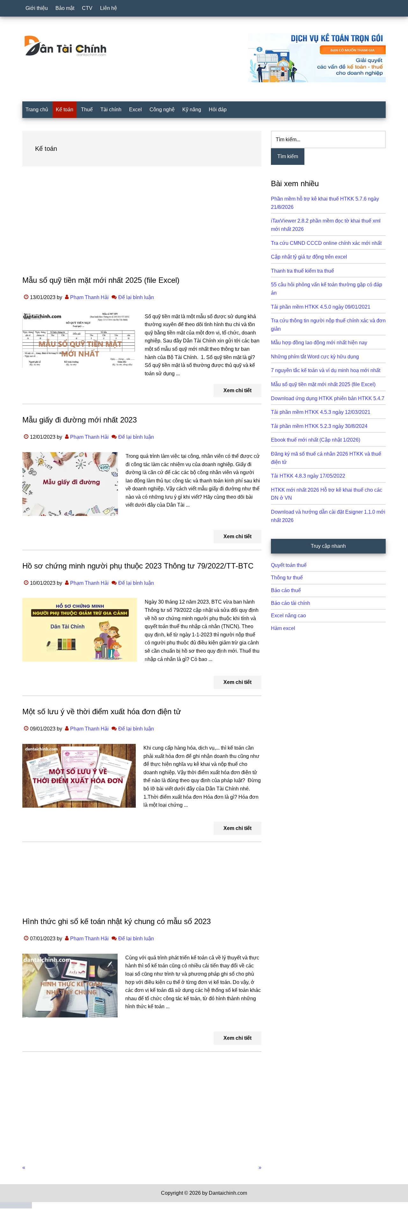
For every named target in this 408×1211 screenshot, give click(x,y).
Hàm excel (283, 628)
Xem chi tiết (237, 390)
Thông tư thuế (287, 577)
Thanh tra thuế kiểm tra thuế (302, 271)
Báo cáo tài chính (290, 603)
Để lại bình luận (136, 297)
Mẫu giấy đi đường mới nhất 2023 (79, 419)
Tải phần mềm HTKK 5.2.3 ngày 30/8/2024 (319, 426)
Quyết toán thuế (289, 565)
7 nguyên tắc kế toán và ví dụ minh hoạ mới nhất (325, 370)
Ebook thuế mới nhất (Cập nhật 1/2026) (315, 440)
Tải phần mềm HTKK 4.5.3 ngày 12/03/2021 (320, 412)
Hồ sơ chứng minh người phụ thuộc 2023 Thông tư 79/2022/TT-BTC (137, 565)
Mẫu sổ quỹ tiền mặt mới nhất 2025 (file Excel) (100, 280)
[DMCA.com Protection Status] (16, 1206)
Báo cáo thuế (286, 590)
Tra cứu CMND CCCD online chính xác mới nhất (326, 243)
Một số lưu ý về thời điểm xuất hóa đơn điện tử (101, 711)
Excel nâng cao (288, 615)
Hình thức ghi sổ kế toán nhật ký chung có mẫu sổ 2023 (116, 921)
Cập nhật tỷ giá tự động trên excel (309, 257)
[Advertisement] (141, 227)
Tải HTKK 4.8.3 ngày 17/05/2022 (308, 476)
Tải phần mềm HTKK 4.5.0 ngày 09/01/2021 (320, 307)
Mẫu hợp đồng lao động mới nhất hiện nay (319, 342)
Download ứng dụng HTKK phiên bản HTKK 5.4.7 (327, 398)
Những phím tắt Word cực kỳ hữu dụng (315, 356)
